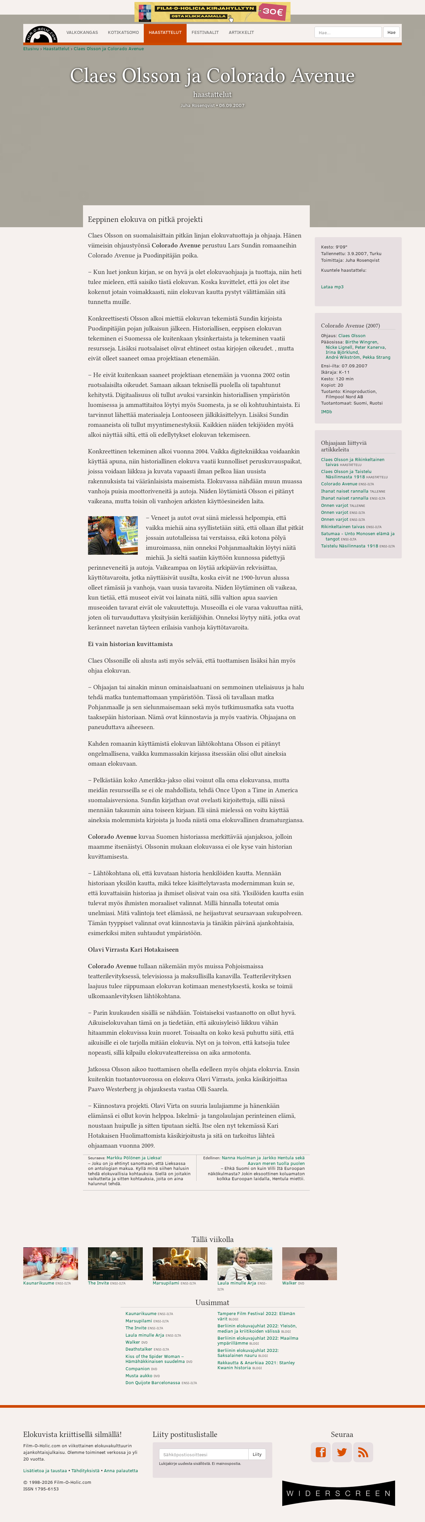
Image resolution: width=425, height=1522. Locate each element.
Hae (391, 32)
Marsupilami (174, 1283)
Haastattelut (165, 32)
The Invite (107, 1283)
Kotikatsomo (123, 32)
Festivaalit (205, 32)
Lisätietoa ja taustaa (45, 1470)
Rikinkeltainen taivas (351, 526)
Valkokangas (82, 32)
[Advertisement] (212, 1212)
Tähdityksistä (85, 1470)
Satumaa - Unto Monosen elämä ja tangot (358, 535)
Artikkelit (241, 32)
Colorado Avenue (347, 483)
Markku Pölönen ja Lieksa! (134, 1157)
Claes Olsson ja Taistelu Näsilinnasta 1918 (354, 473)
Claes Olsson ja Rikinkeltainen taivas (352, 461)
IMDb (326, 411)
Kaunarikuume (47, 1283)
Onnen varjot (343, 505)
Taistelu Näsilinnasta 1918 (358, 545)
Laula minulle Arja (242, 1285)
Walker (293, 1283)
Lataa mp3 (332, 286)
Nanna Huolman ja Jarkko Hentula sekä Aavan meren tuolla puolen (263, 1160)
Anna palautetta (121, 1470)
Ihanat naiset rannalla (353, 491)
